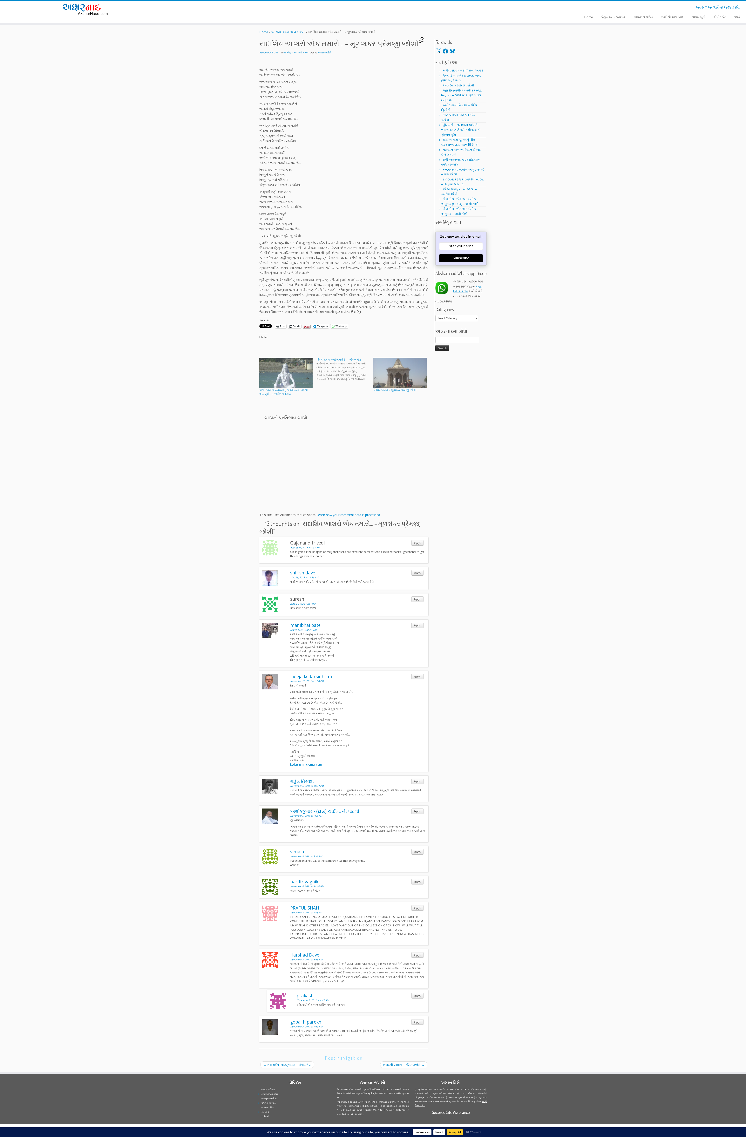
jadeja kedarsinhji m (311, 676)
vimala (297, 852)
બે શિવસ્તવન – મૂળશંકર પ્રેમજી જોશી (395, 390)
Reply (417, 543)
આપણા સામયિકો (269, 1098)
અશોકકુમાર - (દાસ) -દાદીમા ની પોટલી (324, 811)
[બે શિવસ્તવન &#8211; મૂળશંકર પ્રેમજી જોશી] (400, 373)
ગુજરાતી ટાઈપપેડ (268, 1102)
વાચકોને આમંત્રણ (269, 1094)
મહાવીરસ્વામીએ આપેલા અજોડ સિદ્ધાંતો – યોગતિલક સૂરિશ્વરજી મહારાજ (462, 95)
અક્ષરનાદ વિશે (267, 1107)
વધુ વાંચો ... (359, 1114)
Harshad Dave (304, 955)
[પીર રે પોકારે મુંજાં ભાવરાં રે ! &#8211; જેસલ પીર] (345, 369)
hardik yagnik (304, 881)
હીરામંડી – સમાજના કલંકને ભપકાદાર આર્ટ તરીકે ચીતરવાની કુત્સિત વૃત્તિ (461, 130)
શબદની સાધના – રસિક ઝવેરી (403, 1065)
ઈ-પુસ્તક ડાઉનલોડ (613, 17)
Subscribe (461, 258)
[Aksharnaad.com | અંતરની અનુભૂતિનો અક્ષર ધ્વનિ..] (86, 9)
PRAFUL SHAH (304, 908)
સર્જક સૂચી (698, 17)
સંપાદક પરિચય (268, 1089)
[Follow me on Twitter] (196, 8)
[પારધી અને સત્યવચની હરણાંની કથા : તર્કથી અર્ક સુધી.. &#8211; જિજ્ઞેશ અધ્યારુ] (286, 373)
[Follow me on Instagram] (201, 8)
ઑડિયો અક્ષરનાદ (672, 17)
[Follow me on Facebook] (199, 8)
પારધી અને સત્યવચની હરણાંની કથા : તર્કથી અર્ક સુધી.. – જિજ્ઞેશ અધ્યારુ (283, 392)
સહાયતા (265, 1111)
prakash (305, 995)
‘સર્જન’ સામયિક (643, 17)
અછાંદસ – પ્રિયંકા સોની (458, 85)
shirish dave (302, 573)
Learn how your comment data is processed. (348, 515)
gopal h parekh (305, 1022)
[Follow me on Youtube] (204, 8)
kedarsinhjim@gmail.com (306, 764)
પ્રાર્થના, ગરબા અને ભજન (288, 32)
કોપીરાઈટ (720, 17)
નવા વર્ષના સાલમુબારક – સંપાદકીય (287, 1065)
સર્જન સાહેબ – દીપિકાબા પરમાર (463, 70)
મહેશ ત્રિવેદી (302, 781)
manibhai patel (306, 625)
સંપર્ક (737, 17)
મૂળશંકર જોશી (324, 52)
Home (588, 17)
